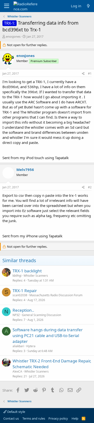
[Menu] (6, 6)
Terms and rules (33, 418)
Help (75, 418)
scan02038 (20, 295)
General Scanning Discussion (41, 315)
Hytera (30, 346)
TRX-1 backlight (27, 271)
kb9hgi (17, 276)
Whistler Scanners (36, 276)
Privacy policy (58, 418)
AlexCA (17, 371)
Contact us (11, 418)
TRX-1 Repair (25, 290)
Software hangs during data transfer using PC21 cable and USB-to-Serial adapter (48, 335)
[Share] (83, 74)
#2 (90, 187)
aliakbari (18, 346)
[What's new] (88, 5)
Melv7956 (25, 169)
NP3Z (16, 315)
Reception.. (23, 310)
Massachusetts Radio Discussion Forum (55, 295)
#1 (90, 73)
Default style (16, 411)
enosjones (13, 36)
